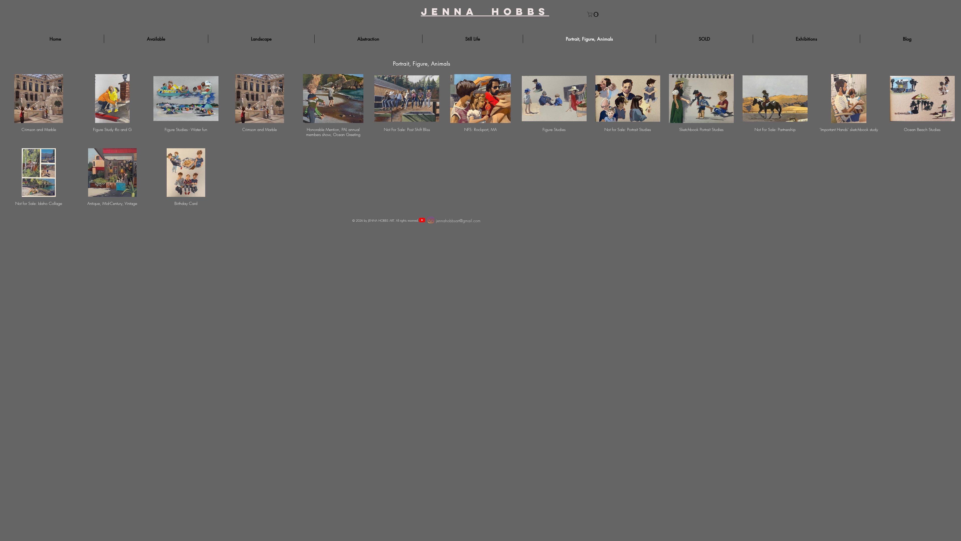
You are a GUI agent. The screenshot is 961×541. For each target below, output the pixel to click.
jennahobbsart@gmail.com (458, 220)
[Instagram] (431, 220)
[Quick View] (38, 98)
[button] (593, 14)
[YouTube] (422, 220)
